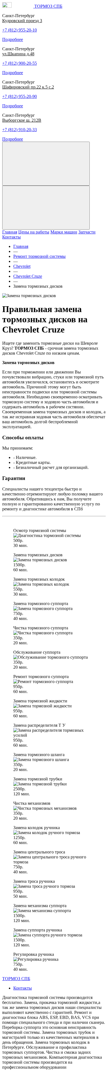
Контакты (11, 237)
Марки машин (63, 232)
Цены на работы (33, 232)
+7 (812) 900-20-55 (19, 63)
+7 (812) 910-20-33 (19, 129)
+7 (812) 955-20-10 (19, 30)
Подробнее (12, 39)
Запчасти (87, 232)
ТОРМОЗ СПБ (16, 978)
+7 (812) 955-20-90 (19, 96)
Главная (9, 232)
